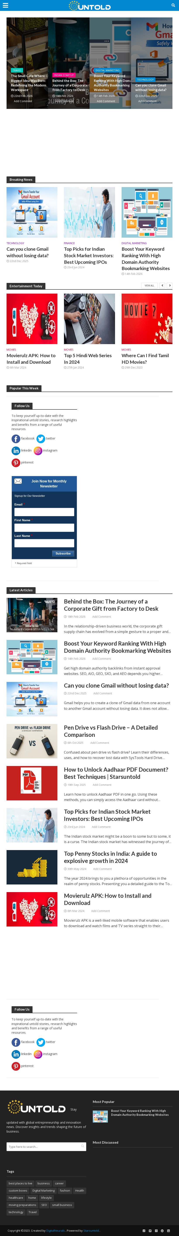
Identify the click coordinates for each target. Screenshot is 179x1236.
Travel (17, 70)
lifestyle (46, 1198)
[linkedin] (168, 1231)
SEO (44, 1205)
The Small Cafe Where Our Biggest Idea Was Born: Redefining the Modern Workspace (31, 83)
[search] (83, 1146)
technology (16, 1212)
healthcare (16, 1198)
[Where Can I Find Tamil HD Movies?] (147, 319)
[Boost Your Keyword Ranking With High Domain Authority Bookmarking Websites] (147, 212)
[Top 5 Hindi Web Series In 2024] (89, 319)
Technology (145, 79)
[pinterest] (162, 1231)
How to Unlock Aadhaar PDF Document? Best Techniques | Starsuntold (116, 773)
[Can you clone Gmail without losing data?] (32, 212)
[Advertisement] (89, 145)
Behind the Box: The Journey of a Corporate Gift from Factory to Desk (73, 85)
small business (62, 1205)
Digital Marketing (108, 70)
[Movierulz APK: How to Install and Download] (32, 319)
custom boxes (18, 1190)
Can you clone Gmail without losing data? (150, 87)
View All (149, 285)
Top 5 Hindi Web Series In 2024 (88, 359)
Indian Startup (64, 75)
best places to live (20, 1183)
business (44, 1183)
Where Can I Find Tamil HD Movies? (145, 359)
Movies (11, 350)
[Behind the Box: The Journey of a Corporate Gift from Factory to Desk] (32, 614)
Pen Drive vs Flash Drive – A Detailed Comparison (111, 731)
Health (79, 1190)
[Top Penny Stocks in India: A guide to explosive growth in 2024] (32, 866)
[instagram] (156, 1231)
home (32, 1198)
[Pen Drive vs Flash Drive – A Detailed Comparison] (32, 740)
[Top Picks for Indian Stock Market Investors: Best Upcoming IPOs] (89, 212)
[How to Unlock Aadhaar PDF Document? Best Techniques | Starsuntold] (32, 782)
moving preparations (22, 1205)
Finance (69, 243)
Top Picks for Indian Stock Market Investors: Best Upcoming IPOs (89, 255)
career (59, 1183)
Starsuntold (91, 1231)
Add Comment (23, 101)
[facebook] (144, 1231)
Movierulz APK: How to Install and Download (31, 359)
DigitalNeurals (55, 1231)
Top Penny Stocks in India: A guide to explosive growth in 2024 (110, 857)
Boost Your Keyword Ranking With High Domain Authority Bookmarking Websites (114, 83)
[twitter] (150, 1231)
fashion (65, 1190)
